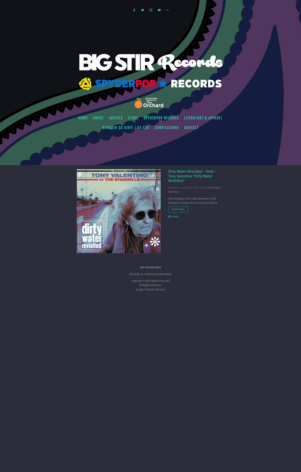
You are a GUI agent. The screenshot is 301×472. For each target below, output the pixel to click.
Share (175, 216)
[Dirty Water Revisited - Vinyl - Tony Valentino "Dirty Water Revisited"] (119, 211)
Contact (191, 128)
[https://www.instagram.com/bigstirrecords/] (151, 10)
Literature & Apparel (203, 118)
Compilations (167, 128)
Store (133, 118)
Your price (178, 209)
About (98, 118)
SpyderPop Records (161, 118)
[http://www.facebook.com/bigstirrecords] (134, 10)
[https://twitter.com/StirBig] (142, 10)
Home (83, 118)
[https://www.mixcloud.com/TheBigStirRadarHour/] (167, 10)
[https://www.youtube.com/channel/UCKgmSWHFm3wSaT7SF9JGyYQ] (159, 10)
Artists (116, 118)
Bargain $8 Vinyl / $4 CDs (125, 128)
